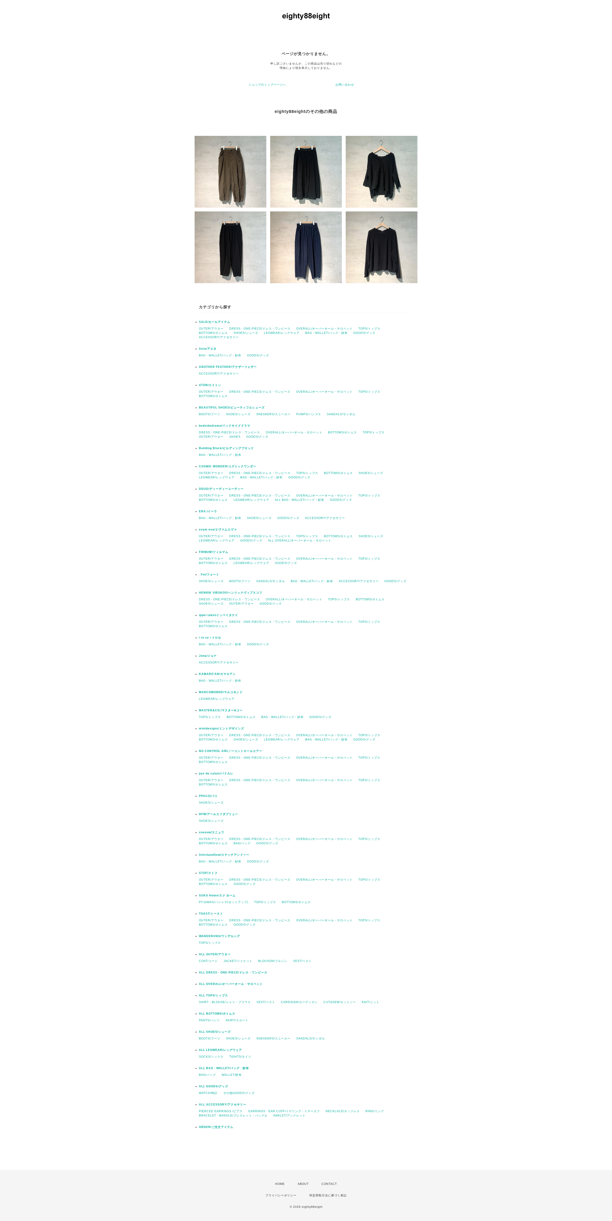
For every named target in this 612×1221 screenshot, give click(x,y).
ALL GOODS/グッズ (213, 1086)
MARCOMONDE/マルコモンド (221, 692)
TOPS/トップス (369, 328)
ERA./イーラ (208, 511)
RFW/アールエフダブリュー (218, 814)
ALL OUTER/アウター (215, 954)
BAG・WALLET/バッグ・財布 (326, 333)
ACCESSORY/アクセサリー (219, 337)
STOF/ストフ (208, 873)
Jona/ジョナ (208, 655)
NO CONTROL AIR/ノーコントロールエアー (230, 751)
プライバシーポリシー (280, 1195)
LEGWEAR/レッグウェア (282, 333)
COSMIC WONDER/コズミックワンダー (227, 466)
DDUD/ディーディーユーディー (221, 489)
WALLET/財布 (232, 1075)
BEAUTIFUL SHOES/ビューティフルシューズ (232, 407)
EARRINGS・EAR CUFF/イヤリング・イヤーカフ (284, 1111)
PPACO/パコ (208, 796)
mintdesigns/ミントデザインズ (221, 728)
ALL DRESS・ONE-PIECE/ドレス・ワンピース (233, 972)
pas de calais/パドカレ (216, 773)
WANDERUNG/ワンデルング (219, 936)
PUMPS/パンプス (308, 414)
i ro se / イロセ (210, 637)
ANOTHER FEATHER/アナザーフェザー (228, 367)
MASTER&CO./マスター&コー (221, 710)
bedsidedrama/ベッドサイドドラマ (224, 425)
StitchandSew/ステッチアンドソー (224, 854)
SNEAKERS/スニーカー (273, 414)
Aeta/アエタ (208, 348)
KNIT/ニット (370, 1002)
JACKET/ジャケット (238, 961)
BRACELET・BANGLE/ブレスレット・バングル (233, 1115)
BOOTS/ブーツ (209, 414)
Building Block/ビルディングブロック (226, 448)
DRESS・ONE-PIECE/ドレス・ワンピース (259, 328)
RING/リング (375, 1111)
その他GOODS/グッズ (239, 1093)
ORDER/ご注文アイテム (216, 1127)
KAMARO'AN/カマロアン (217, 674)
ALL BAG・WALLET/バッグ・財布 (299, 500)
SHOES (234, 436)
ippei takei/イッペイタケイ (218, 615)
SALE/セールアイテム (214, 322)
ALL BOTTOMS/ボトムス (217, 1013)
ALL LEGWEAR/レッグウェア (220, 1050)
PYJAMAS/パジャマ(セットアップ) (223, 902)
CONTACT (329, 1184)
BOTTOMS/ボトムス (213, 333)
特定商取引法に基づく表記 (328, 1195)
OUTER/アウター (211, 328)
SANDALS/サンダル (341, 414)
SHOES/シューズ (246, 333)
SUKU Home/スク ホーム (217, 895)
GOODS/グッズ (364, 333)
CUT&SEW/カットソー (339, 1002)
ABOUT (303, 1184)
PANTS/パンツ (209, 1020)
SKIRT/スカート (236, 1020)
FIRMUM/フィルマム (213, 552)
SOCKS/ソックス (211, 1056)
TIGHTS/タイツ (240, 1056)
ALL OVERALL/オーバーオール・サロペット (299, 540)
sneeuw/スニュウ (211, 832)
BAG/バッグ (242, 843)
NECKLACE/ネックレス (343, 1111)
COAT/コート (208, 961)
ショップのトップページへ (267, 84)
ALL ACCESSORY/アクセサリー (222, 1104)
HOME (280, 1184)
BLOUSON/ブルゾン (272, 961)
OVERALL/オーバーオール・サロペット (324, 328)
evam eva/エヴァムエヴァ (218, 529)
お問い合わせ (344, 84)
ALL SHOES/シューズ (215, 1031)
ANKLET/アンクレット (289, 1115)
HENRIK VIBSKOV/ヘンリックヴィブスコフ (230, 592)
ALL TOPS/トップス (213, 995)
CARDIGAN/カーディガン (299, 1002)
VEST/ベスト (302, 961)
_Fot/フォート (209, 574)
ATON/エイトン (210, 385)
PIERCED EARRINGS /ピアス (221, 1111)
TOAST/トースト (211, 913)
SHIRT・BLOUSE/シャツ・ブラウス (225, 1002)
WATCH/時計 (208, 1093)
